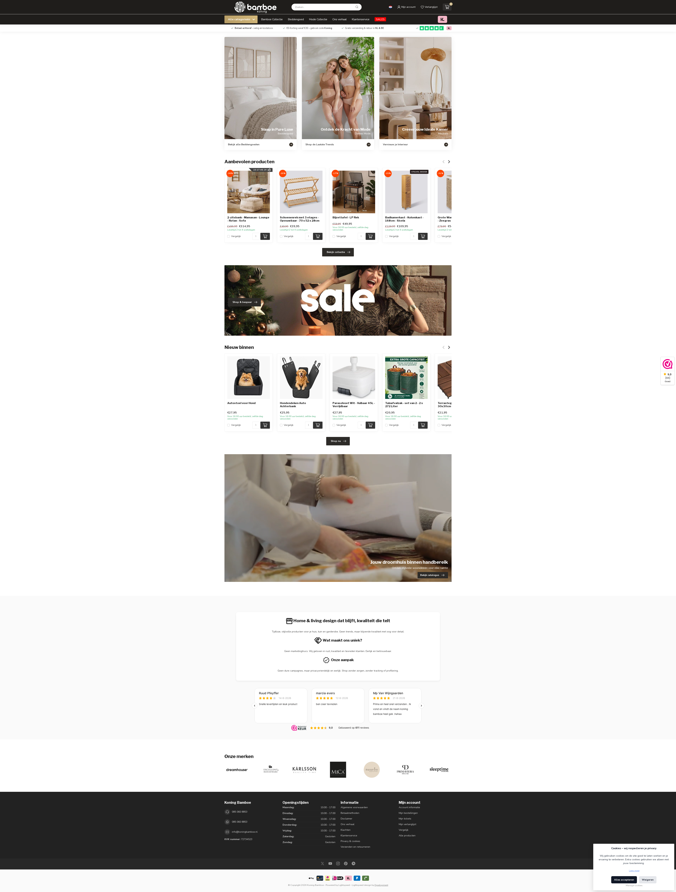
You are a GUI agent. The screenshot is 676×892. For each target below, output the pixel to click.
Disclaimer (346, 818)
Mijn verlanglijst (407, 824)
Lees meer (634, 870)
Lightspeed (344, 885)
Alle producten (407, 835)
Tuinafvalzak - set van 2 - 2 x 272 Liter (404, 405)
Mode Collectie (318, 19)
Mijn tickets (405, 818)
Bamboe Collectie (272, 19)
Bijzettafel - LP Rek (346, 217)
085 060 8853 (239, 811)
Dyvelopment (381, 885)
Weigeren (648, 879)
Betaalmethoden (350, 813)
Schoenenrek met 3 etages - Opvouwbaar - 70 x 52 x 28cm (299, 219)
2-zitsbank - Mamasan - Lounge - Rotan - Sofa (248, 219)
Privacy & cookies (350, 841)
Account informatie (409, 807)
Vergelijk (236, 236)
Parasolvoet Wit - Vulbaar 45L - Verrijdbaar (354, 405)
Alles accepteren (624, 879)
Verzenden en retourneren (355, 847)
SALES (380, 19)
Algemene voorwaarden (354, 807)
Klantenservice (361, 19)
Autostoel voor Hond (241, 403)
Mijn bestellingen (408, 813)
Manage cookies (634, 885)
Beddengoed (296, 19)
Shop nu (336, 441)
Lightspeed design (361, 885)
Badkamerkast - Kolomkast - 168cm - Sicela (404, 219)
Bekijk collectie (336, 252)
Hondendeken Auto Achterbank (293, 405)
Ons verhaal (339, 19)
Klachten (345, 830)
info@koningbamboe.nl (245, 832)
